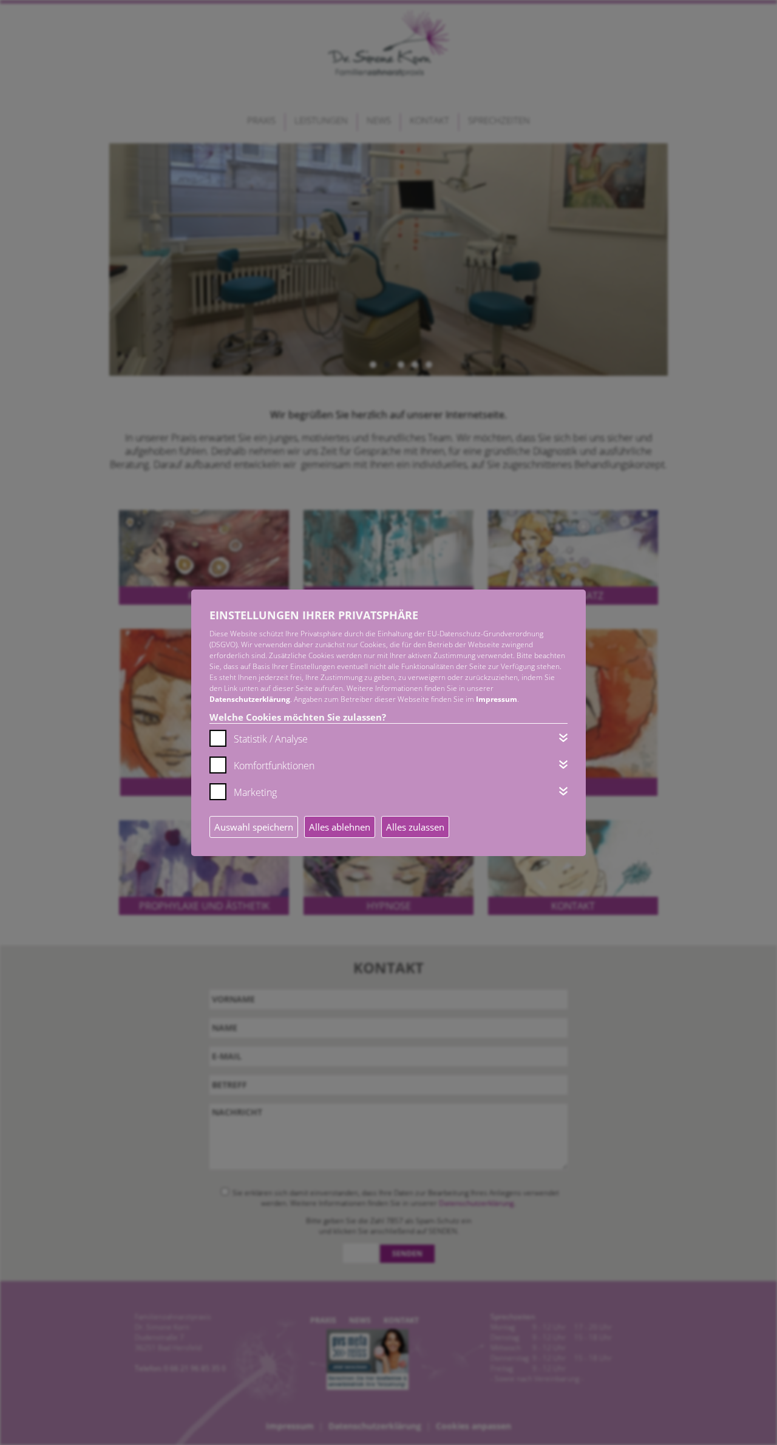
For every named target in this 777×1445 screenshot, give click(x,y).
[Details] (563, 737)
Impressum (496, 699)
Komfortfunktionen (274, 765)
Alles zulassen (415, 827)
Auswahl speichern (253, 827)
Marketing (255, 792)
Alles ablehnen (339, 827)
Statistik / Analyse (271, 739)
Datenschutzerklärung (249, 699)
